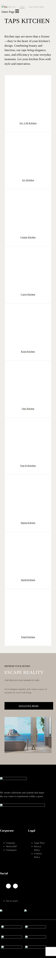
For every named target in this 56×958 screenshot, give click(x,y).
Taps (22, 7)
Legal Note (39, 843)
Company (10, 843)
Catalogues (11, 850)
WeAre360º (11, 846)
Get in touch (12, 901)
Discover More (29, 706)
